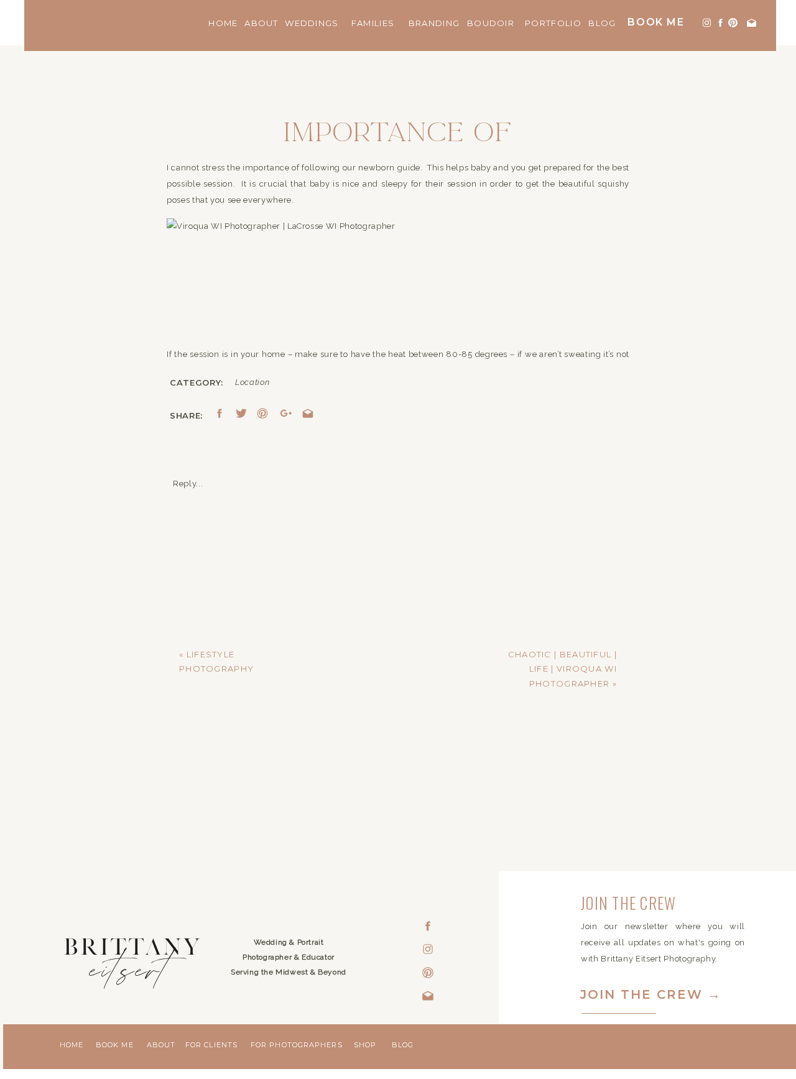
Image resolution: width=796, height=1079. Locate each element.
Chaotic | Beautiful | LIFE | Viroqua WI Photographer (562, 668)
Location (252, 382)
